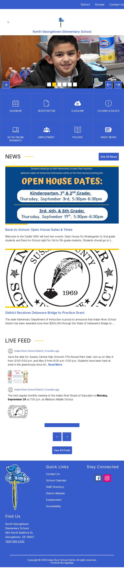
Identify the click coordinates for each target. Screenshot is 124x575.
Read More (55, 364)
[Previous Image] (109, 84)
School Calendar (56, 480)
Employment (53, 499)
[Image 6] (75, 84)
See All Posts (62, 450)
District (85, 4)
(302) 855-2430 (14, 541)
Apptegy (69, 562)
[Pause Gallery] (6, 84)
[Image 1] (49, 84)
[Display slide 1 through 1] (62, 425)
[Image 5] (70, 84)
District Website (55, 493)
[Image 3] (59, 84)
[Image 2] (54, 84)
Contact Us (116, 4)
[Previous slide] (57, 436)
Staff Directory (55, 486)
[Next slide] (66, 436)
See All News (109, 156)
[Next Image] (117, 84)
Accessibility (53, 506)
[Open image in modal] (18, 376)
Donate (99, 4)
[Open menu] (8, 22)
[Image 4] (65, 84)
